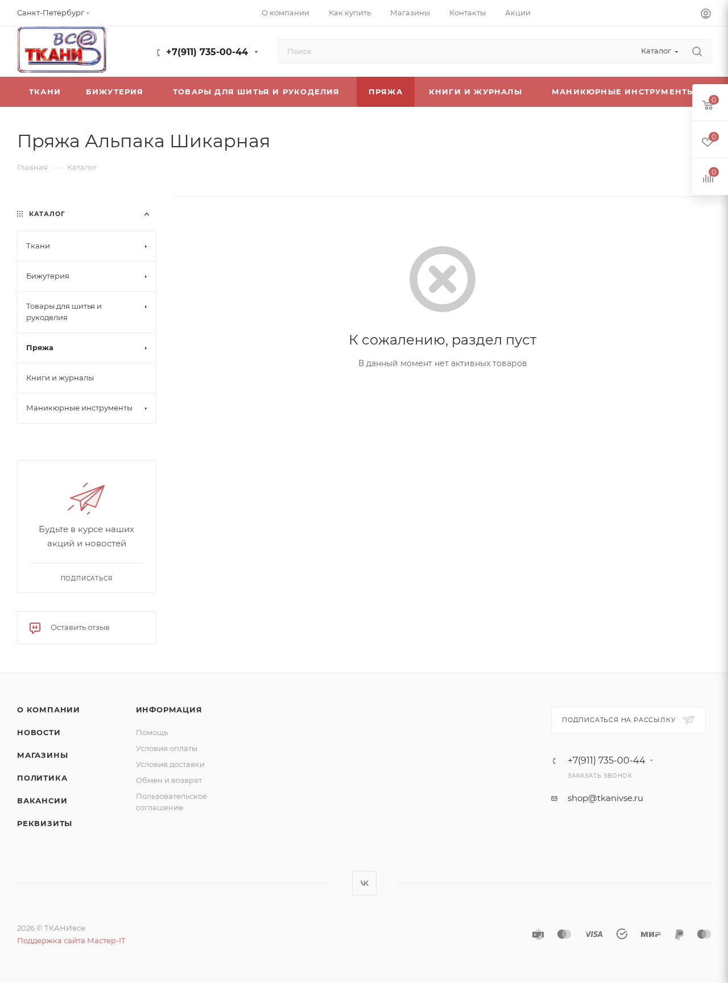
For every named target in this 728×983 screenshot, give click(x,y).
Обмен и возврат (169, 780)
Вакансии (42, 800)
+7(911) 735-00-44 (207, 52)
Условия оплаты (166, 748)
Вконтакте (364, 883)
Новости (39, 732)
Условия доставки (170, 764)
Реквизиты (44, 823)
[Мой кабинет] (706, 15)
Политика (42, 777)
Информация (169, 709)
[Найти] (697, 51)
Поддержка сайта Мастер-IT (71, 940)
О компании (48, 709)
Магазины (42, 755)
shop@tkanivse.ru (605, 798)
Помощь (152, 732)
